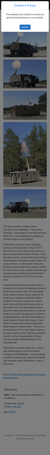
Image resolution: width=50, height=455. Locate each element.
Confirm (25, 27)
